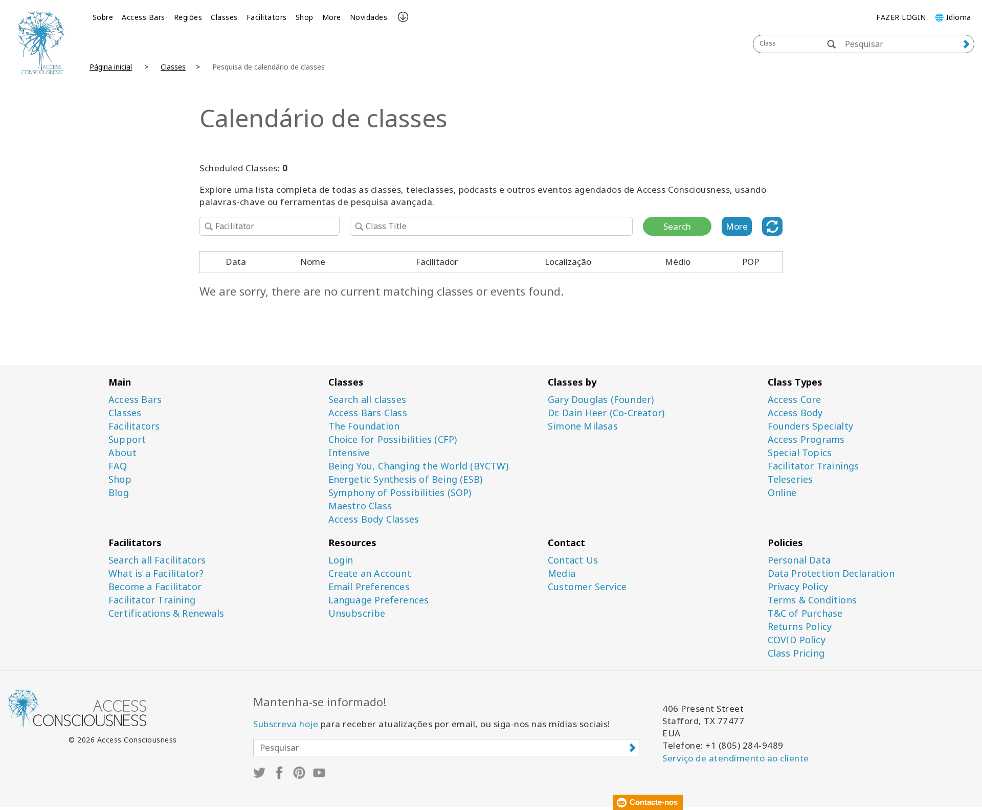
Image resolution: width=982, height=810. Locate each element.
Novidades (369, 17)
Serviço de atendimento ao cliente (735, 758)
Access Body (795, 413)
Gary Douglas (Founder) (601, 399)
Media (561, 573)
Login (340, 560)
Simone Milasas (583, 426)
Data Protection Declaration (831, 573)
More (331, 17)
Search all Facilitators (157, 560)
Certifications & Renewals (166, 613)
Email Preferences (369, 586)
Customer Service (587, 586)
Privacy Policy (798, 586)
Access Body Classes (373, 519)
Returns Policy (800, 626)
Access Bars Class (367, 413)
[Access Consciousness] (41, 42)
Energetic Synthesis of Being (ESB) (405, 479)
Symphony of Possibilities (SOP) (400, 492)
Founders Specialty (811, 426)
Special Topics (800, 452)
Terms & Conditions (812, 600)
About (122, 452)
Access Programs (806, 439)
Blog (118, 492)
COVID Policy (796, 640)
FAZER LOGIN (901, 17)
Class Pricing (796, 653)
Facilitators (267, 17)
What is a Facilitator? (156, 573)
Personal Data (799, 560)
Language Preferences (378, 600)
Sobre (103, 17)
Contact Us (573, 560)
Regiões (188, 17)
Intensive (349, 452)
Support (127, 439)
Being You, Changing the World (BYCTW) (418, 466)
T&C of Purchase (805, 613)
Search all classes (367, 399)
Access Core (794, 399)
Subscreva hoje (285, 724)
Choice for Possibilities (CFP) (392, 439)
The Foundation (364, 426)
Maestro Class (360, 506)
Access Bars (143, 17)
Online (782, 492)
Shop (305, 17)
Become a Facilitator (155, 586)
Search (677, 226)
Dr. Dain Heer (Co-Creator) (606, 413)
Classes (224, 17)
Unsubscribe (357, 613)
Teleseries (790, 479)
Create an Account (369, 573)
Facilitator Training (151, 600)
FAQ (117, 466)
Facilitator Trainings (813, 466)
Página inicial (111, 67)
